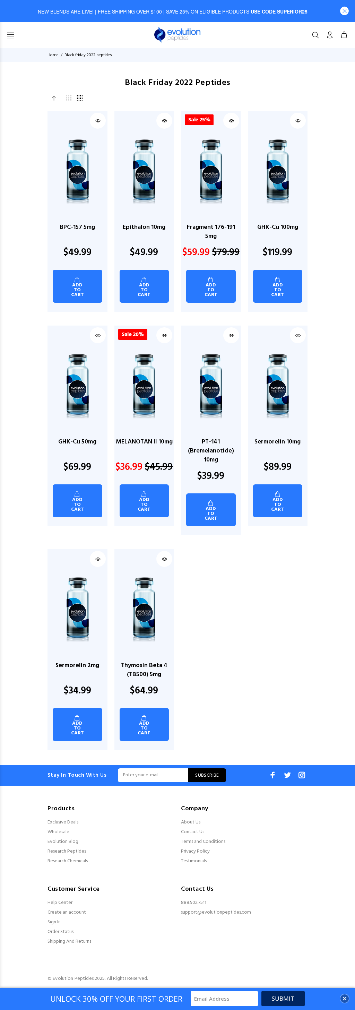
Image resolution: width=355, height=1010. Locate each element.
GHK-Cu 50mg (77, 442)
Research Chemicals (67, 861)
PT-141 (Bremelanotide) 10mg (211, 451)
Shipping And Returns (69, 942)
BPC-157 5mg (77, 227)
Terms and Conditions (203, 842)
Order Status (60, 932)
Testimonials (194, 861)
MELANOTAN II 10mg (144, 442)
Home (53, 55)
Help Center (59, 903)
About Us (190, 822)
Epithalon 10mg (144, 227)
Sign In (54, 922)
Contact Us (192, 832)
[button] (344, 11)
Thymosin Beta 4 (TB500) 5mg (144, 670)
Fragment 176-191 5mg (211, 231)
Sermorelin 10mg (277, 442)
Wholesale (58, 832)
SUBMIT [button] (283, 998)
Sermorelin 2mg (77, 666)
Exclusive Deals (62, 822)
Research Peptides (66, 851)
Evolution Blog (62, 842)
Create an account (66, 912)
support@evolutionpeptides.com (216, 912)
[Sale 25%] (211, 171)
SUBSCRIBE (207, 775)
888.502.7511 (193, 903)
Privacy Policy (195, 851)
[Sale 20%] (144, 386)
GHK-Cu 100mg (277, 227)
